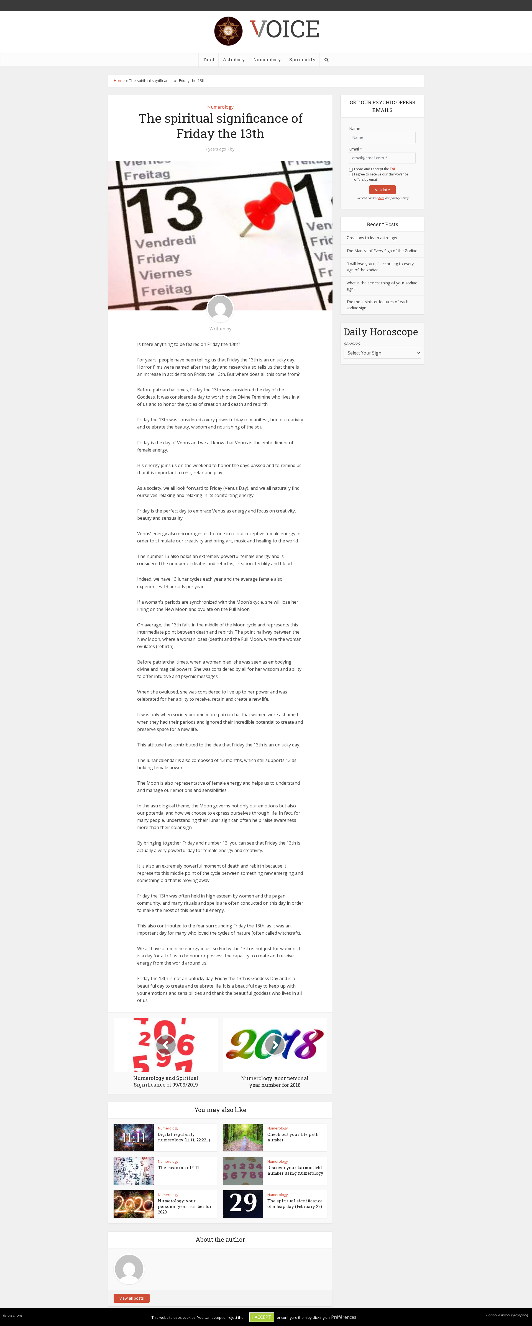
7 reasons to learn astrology (371, 237)
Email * (355, 149)
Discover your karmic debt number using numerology (295, 1170)
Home (119, 80)
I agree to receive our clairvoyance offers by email (381, 177)
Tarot (208, 59)
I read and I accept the (375, 169)
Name (354, 128)
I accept (261, 1317)
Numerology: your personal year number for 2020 (184, 1206)
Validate (382, 189)
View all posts (131, 1298)
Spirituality (302, 59)
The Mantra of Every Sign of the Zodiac (381, 250)
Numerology (267, 59)
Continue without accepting (507, 1315)
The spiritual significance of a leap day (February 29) (295, 1203)
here (381, 198)
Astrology (234, 59)
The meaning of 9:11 (178, 1167)
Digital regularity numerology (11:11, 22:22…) (184, 1137)
